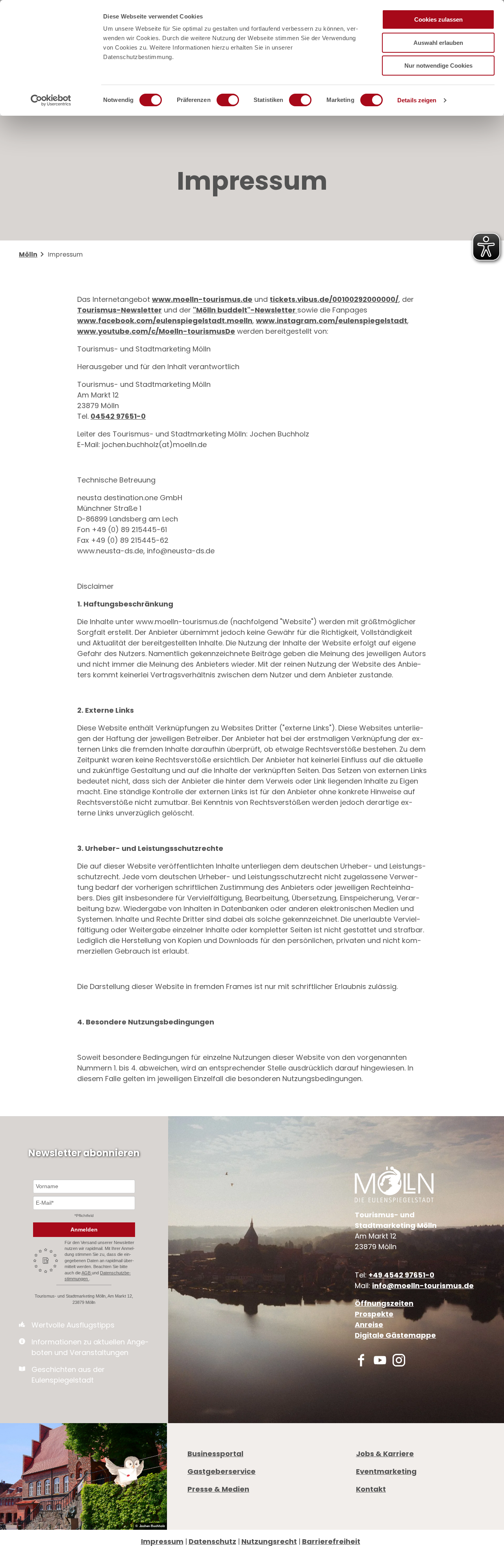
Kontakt (371, 1489)
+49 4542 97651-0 (401, 1275)
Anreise (369, 1324)
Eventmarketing (386, 1471)
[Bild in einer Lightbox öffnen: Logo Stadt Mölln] (394, 1184)
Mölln (28, 254)
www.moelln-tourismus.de (202, 299)
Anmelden (84, 1229)
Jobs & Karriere (385, 1454)
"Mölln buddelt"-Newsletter (245, 310)
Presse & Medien (218, 1489)
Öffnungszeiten (384, 1303)
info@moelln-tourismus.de (423, 1285)
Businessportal (215, 1454)
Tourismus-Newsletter (119, 310)
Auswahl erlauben (438, 42)
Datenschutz (212, 1541)
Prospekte (374, 1314)
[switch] (228, 100)
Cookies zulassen (438, 19)
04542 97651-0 (118, 416)
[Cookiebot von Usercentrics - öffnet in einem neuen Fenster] (51, 100)
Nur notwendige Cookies (438, 65)
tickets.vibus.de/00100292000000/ (334, 299)
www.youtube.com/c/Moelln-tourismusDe (156, 331)
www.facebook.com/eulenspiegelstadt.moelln (164, 320)
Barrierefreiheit (331, 1541)
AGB (87, 1272)
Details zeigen (416, 100)
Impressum (162, 1541)
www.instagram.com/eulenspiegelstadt (331, 320)
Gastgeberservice (221, 1471)
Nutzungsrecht (269, 1541)
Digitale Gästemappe (395, 1335)
